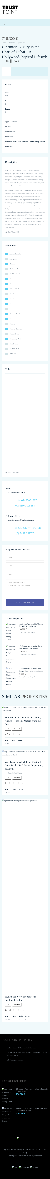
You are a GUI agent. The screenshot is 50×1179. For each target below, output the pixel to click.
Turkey (9, 1048)
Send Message (25, 602)
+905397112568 (41, 1052)
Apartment (21, 43)
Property (12, 43)
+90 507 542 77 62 (13, 1052)
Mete (8, 488)
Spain (15, 1048)
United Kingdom (30, 1048)
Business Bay (34, 142)
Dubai (42, 142)
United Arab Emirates (20, 142)
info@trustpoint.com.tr (16, 492)
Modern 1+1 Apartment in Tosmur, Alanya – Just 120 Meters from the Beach (23, 720)
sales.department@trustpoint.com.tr (21, 520)
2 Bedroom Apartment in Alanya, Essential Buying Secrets (32, 1090)
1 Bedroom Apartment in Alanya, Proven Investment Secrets (31, 1109)
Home (4, 43)
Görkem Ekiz (13, 516)
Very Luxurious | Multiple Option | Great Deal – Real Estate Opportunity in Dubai (24, 765)
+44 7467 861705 (13, 1055)
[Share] (6, 33)
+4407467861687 (27, 1052)
